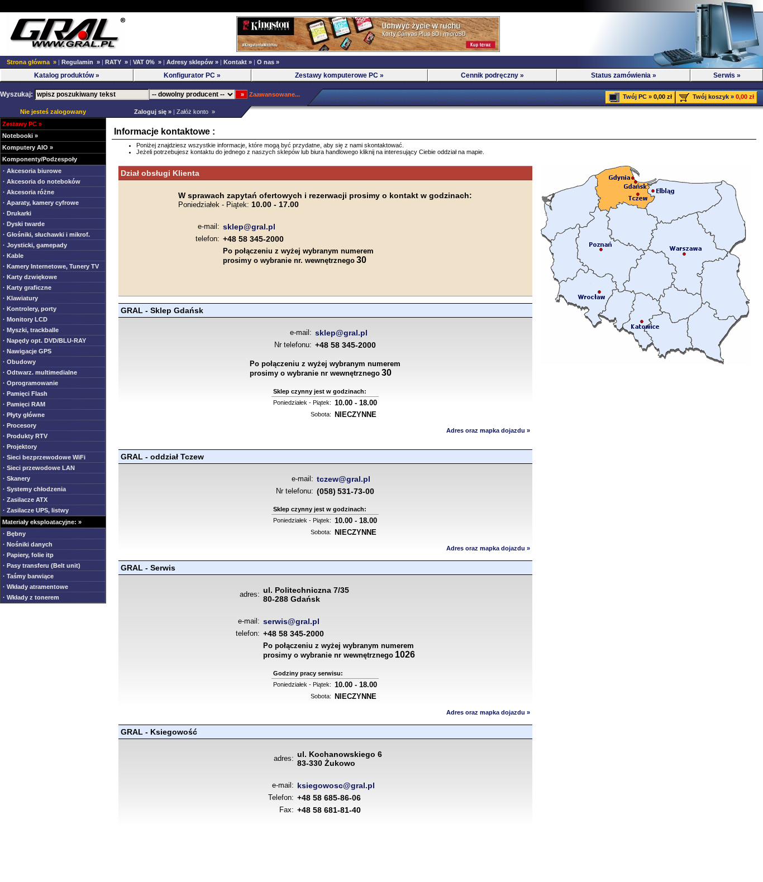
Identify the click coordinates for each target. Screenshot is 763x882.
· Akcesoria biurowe (32, 170)
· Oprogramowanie (30, 383)
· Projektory (20, 446)
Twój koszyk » (713, 96)
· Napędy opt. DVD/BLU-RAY (44, 340)
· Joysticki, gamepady (35, 245)
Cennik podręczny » (492, 75)
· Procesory (19, 425)
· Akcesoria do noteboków (41, 181)
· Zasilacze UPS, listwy (36, 510)
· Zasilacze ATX (25, 499)
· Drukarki (17, 213)
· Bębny (14, 533)
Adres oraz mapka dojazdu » (488, 430)
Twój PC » (637, 96)
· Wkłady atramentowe (35, 586)
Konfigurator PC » (192, 75)
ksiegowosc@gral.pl (336, 785)
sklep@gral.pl (249, 226)
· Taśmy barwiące (28, 576)
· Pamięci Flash (25, 393)
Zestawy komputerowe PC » (339, 75)
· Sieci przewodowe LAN (39, 467)
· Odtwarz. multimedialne (40, 372)
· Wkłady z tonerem (31, 597)
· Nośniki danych (28, 544)
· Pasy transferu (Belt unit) (41, 565)
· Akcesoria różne (28, 192)
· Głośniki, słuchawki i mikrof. (46, 234)
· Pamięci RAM (24, 404)
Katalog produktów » (66, 75)
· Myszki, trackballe (31, 330)
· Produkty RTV (25, 436)
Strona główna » (31, 62)
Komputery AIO (25, 147)
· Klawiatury (20, 298)
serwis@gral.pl (291, 621)
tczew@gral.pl (343, 478)
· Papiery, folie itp (28, 555)
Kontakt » (237, 62)
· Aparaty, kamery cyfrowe (41, 202)
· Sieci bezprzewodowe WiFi (44, 457)
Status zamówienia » (623, 75)
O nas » (268, 62)
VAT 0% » (147, 62)
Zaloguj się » (151, 111)
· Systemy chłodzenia (34, 489)
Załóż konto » (196, 111)
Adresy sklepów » (192, 62)
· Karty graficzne (27, 287)
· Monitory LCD (25, 319)
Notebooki (17, 135)
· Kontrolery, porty (29, 308)
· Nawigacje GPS (27, 351)
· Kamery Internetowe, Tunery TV (51, 266)
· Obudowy (19, 361)
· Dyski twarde (24, 223)
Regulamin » (80, 62)
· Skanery (16, 478)
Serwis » (727, 75)
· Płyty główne (24, 414)
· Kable (13, 255)
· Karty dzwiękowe (30, 277)
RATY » (116, 62)
